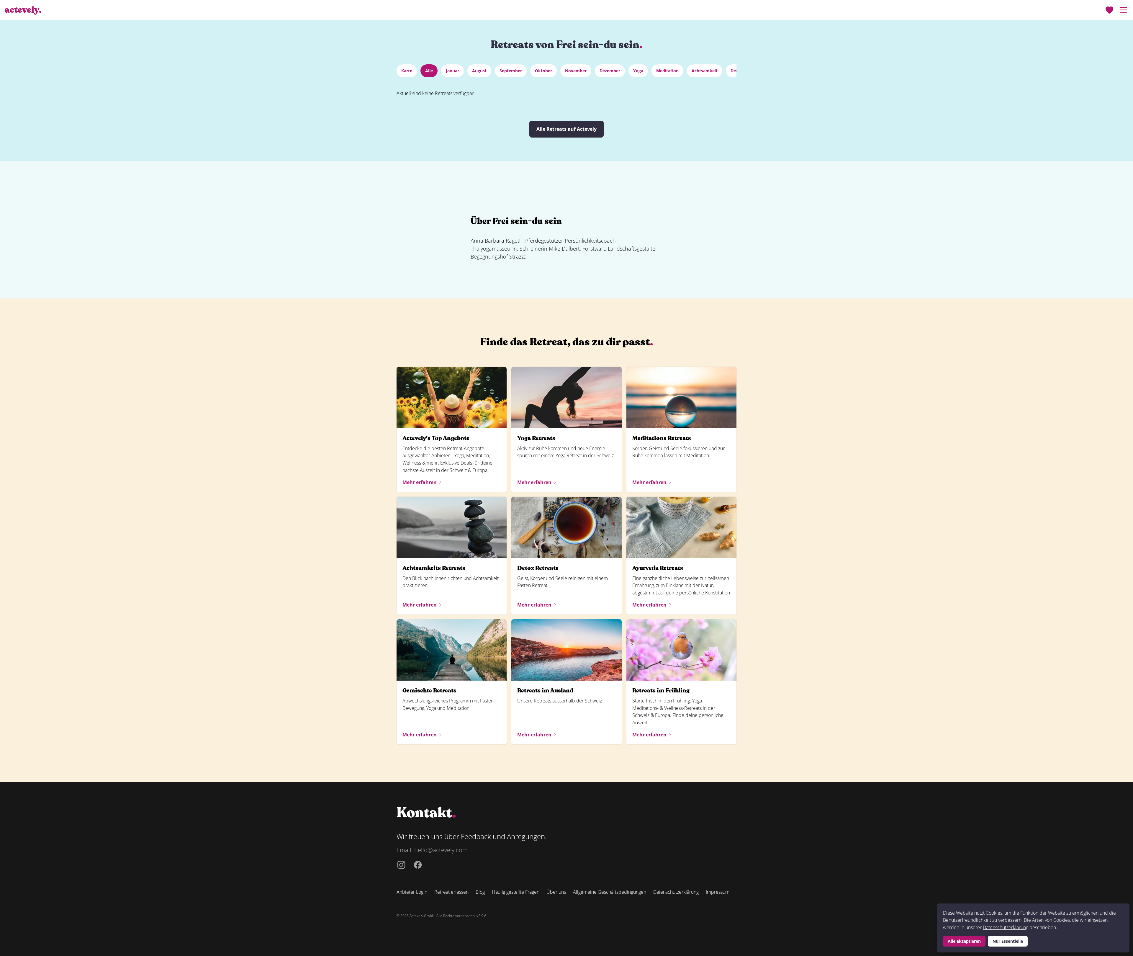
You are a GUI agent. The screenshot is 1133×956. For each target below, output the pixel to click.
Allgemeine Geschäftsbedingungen (609, 892)
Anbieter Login (412, 892)
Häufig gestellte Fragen (515, 892)
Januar (452, 70)
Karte (406, 70)
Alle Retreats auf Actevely (566, 129)
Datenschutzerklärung (1005, 927)
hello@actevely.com (441, 850)
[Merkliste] (1109, 10)
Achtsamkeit (705, 70)
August (479, 70)
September (511, 70)
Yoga (638, 70)
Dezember (610, 70)
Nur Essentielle (1008, 941)
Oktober (543, 70)
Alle (429, 70)
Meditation (667, 70)
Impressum (717, 892)
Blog (480, 892)
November (576, 70)
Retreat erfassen (451, 892)
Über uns (556, 892)
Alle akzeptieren (964, 941)
